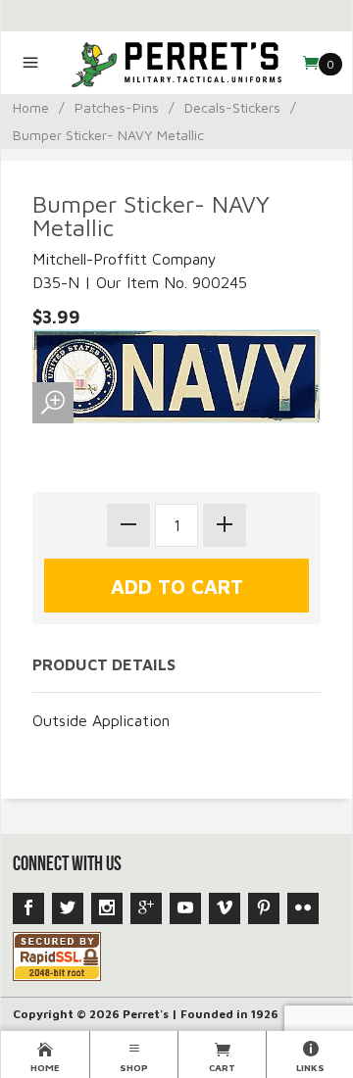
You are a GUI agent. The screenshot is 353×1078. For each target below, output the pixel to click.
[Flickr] (303, 908)
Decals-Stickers (232, 107)
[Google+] (146, 908)
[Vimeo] (224, 908)
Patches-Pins (117, 107)
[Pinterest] (263, 908)
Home (31, 107)
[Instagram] (107, 908)
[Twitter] (67, 908)
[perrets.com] (177, 63)
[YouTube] (185, 908)
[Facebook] (28, 908)
